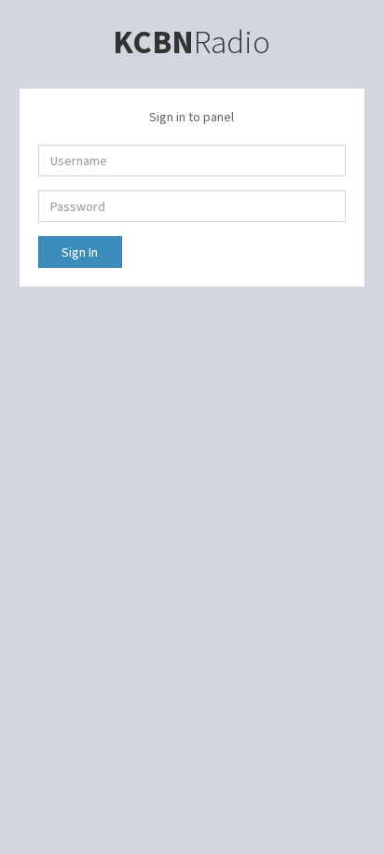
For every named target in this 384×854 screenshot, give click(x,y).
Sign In (80, 252)
